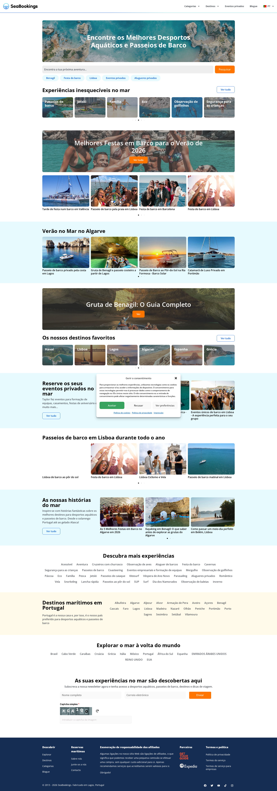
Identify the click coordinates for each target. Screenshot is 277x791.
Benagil (212, 349)
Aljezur (148, 603)
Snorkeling (70, 581)
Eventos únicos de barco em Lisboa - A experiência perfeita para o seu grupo (212, 415)
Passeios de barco (93, 570)
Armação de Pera (177, 603)
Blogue (253, 6)
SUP (136, 581)
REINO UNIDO (134, 659)
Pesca (82, 576)
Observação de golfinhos (153, 103)
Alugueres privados (203, 576)
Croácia (99, 654)
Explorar (46, 754)
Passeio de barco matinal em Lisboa (209, 477)
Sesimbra (162, 614)
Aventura (82, 564)
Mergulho (192, 570)
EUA (149, 659)
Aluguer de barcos (167, 564)
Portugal (148, 654)
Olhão (187, 608)
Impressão (158, 412)
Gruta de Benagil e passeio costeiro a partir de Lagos (113, 271)
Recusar (138, 405)
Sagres (148, 614)
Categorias (190, 6)
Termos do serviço (215, 760)
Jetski (49, 101)
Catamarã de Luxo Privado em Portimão (206, 271)
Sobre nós (76, 758)
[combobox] (127, 69)
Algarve (115, 349)
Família (83, 101)
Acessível (66, 564)
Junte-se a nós (78, 764)
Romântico (225, 576)
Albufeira (120, 603)
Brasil (53, 654)
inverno (217, 581)
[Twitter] (211, 785)
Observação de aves (218, 103)
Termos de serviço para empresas (218, 768)
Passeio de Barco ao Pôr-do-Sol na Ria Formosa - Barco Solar (162, 271)
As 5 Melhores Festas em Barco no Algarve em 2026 (121, 530)
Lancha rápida (90, 581)
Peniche (200, 608)
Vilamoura (191, 614)
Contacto (76, 770)
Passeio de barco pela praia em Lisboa (114, 209)
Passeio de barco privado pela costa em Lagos (64, 271)
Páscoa (49, 576)
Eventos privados (234, 6)
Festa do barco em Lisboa (203, 209)
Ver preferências (165, 405)
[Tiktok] (225, 785)
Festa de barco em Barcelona (157, 209)
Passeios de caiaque (113, 576)
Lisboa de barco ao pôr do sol (60, 477)
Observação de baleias (195, 581)
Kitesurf (134, 576)
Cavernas (210, 564)
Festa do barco (191, 564)
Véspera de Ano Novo (156, 576)
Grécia (179, 349)
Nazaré (175, 608)
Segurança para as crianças (186, 103)
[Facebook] (205, 785)
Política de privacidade (142, 412)
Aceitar (112, 405)
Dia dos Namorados (165, 581)
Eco (112, 101)
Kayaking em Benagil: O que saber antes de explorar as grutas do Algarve (166, 532)
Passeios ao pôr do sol (116, 581)
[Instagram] (232, 785)
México (134, 654)
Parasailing (180, 576)
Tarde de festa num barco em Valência (65, 209)
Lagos (81, 349)
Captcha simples (69, 704)
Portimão (214, 608)
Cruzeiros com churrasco (107, 564)
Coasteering (115, 570)
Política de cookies (122, 412)
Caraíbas (85, 654)
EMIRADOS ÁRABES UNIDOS (209, 654)
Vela (57, 581)
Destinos (210, 6)
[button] (175, 378)
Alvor (159, 603)
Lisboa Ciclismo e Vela (152, 477)
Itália (123, 654)
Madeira (161, 608)
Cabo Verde (69, 654)
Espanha (148, 349)
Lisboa (50, 349)
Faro (126, 608)
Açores (208, 603)
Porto (227, 608)
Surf (145, 581)
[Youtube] (218, 785)
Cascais (114, 608)
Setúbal (176, 614)
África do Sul (165, 654)
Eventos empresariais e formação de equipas (154, 570)
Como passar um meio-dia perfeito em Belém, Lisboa (212, 530)
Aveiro (196, 603)
